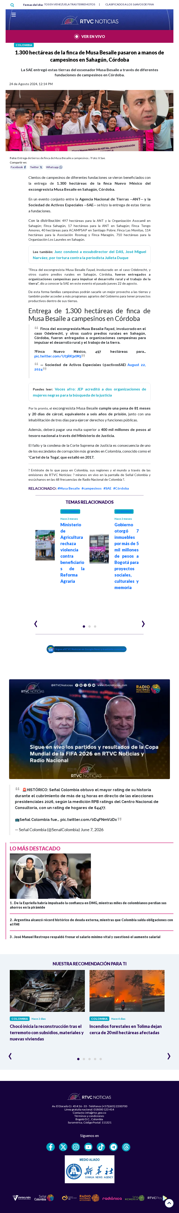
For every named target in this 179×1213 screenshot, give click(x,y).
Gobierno (124, 511)
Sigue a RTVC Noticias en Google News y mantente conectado (90, 649)
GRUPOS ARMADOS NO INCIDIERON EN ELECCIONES (137, 4)
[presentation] (35, 621)
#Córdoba (121, 488)
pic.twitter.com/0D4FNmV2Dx (88, 819)
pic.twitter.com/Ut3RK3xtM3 (57, 356)
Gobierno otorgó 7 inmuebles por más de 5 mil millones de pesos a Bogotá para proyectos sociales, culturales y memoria (126, 556)
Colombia (24, 45)
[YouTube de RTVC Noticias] (88, 1147)
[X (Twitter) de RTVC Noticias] (63, 1147)
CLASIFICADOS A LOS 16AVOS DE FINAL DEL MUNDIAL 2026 (55, 4)
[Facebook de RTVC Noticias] (50, 1147)
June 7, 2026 (92, 829)
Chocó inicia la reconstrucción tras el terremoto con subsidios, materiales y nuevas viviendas (47, 1032)
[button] (84, 626)
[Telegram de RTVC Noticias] (113, 1147)
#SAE (107, 488)
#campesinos (92, 488)
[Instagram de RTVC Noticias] (76, 1147)
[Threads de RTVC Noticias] (126, 1147)
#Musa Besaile (69, 488)
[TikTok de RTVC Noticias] (101, 1147)
